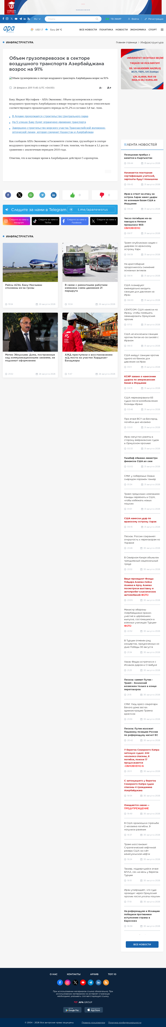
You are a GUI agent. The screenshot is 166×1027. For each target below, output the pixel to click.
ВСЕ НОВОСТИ (88, 29)
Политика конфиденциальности (124, 1022)
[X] (11, 19)
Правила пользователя (93, 1022)
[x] (75, 983)
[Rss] (29, 19)
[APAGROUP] (83, 1002)
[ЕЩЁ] (161, 29)
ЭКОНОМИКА (138, 29)
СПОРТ (152, 29)
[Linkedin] (25, 19)
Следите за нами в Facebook (76, 221)
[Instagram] (7, 19)
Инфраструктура (152, 42)
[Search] (97, 19)
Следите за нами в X (106, 221)
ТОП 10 (112, 974)
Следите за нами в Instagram (18, 221)
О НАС (53, 974)
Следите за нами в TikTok (48, 221)
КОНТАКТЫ (74, 974)
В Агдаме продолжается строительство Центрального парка (50, 116)
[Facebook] (3, 19)
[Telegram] (20, 19)
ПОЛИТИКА (106, 29)
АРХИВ (94, 974)
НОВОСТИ (122, 29)
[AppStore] (93, 1010)
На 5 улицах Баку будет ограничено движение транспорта (49, 122)
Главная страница (126, 42)
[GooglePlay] (72, 1010)
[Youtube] (16, 19)
